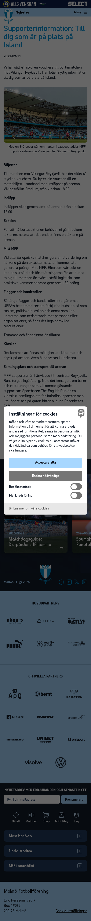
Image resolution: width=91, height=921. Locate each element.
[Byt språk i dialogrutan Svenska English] (80, 413)
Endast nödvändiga (45, 476)
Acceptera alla (45, 462)
